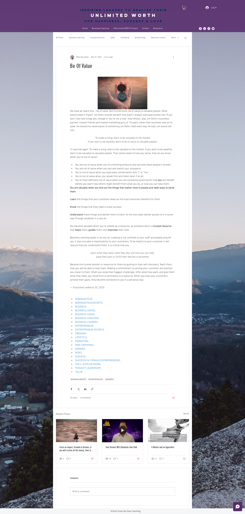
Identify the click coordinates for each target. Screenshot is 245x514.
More (173, 38)
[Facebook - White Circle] (200, 28)
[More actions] (173, 57)
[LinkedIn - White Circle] (204, 28)
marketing (125, 38)
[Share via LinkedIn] (85, 389)
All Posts (59, 38)
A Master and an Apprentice (162, 447)
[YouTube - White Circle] (213, 28)
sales (112, 38)
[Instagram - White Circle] (208, 28)
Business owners (158, 38)
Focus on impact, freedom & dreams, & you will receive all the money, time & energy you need (75, 449)
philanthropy (140, 38)
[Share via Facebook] (71, 389)
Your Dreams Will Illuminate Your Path (121, 447)
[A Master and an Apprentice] (168, 430)
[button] (184, 8)
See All (186, 414)
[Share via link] (92, 389)
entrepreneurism (97, 38)
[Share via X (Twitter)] (78, 389)
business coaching (77, 38)
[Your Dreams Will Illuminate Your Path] (122, 430)
